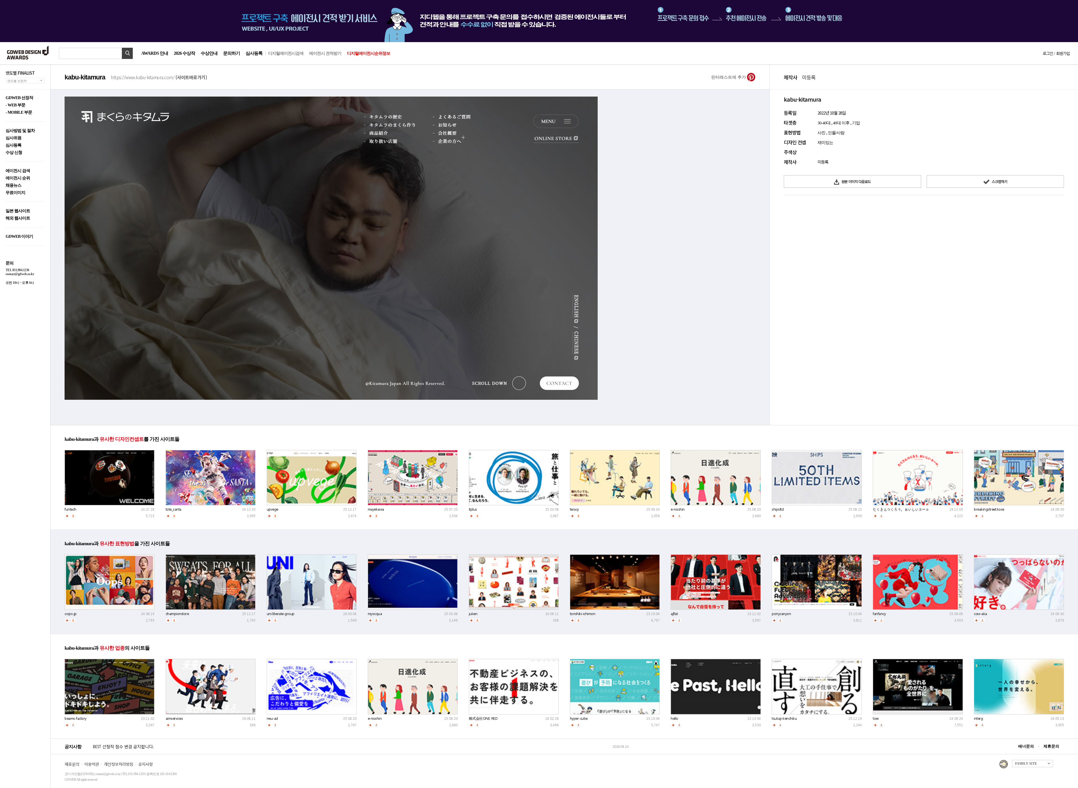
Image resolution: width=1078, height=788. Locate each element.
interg (978, 718)
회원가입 (1063, 53)
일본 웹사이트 (18, 211)
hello (674, 718)
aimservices (174, 718)
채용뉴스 (13, 185)
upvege (272, 509)
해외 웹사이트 (18, 218)
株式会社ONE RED (483, 718)
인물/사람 (836, 133)
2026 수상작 (184, 53)
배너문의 (1026, 746)
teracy (574, 509)
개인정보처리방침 (118, 764)
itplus (473, 509)
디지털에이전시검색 (285, 53)
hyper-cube (579, 718)
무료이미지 (15, 193)
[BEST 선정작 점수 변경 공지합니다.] (352, 752)
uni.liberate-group (280, 613)
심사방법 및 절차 (20, 131)
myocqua (375, 613)
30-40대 (823, 123)
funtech (70, 509)
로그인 (1048, 53)
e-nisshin (678, 509)
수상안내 (209, 53)
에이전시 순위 (18, 178)
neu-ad (272, 718)
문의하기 (231, 53)
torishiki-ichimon (582, 613)
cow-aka (980, 613)
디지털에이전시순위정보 (368, 53)
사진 (821, 133)
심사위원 (13, 138)
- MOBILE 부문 (19, 112)
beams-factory (75, 718)
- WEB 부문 (15, 105)
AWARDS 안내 (154, 53)
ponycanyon (781, 613)
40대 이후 (841, 123)
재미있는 (825, 142)
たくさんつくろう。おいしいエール (901, 509)
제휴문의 (1051, 746)
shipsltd (778, 509)
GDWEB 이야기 (19, 236)
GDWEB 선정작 (19, 98)
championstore (177, 613)
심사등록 (254, 53)
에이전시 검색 (18, 171)
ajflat (674, 613)
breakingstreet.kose (989, 509)
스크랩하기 (999, 181)
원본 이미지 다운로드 (856, 181)
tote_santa (173, 509)
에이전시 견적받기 (325, 53)
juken (473, 613)
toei (875, 718)
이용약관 (91, 764)
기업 (856, 123)
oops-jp (71, 613)
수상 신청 (14, 152)
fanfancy (879, 613)
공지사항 (145, 764)
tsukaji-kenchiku (784, 718)
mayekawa (376, 509)
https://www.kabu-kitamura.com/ (159, 77)
